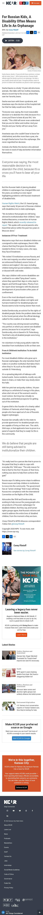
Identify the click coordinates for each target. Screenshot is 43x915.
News (6, 834)
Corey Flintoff (13, 30)
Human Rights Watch (11, 203)
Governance (8, 879)
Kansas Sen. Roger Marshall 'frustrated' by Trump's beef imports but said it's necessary (28, 658)
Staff (6, 852)
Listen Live (7, 829)
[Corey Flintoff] (6, 548)
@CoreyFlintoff (17, 524)
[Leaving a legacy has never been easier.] (21, 585)
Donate (36, 3)
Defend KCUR (21, 787)
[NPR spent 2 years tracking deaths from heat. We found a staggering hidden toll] (9, 672)
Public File (7, 883)
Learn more (21, 635)
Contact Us (7, 856)
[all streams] (40, 912)
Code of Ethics (9, 874)
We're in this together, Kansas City (21, 761)
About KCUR (8, 825)
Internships (7, 865)
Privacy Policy (8, 887)
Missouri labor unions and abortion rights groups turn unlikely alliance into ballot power (29, 692)
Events (6, 847)
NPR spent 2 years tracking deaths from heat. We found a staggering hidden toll (27, 674)
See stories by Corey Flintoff (24, 550)
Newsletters (8, 843)
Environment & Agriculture (26, 702)
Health (19, 669)
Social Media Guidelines (12, 870)
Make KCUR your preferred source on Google (21, 726)
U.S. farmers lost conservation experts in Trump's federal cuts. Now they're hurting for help (28, 707)
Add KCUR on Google (21, 738)
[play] (3, 912)
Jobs (5, 861)
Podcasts (7, 838)
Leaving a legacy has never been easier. (21, 611)
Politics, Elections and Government (24, 652)
